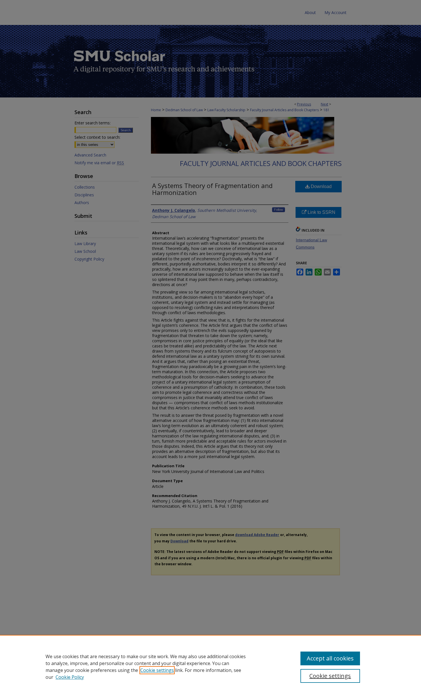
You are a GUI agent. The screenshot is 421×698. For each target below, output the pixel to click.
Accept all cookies (330, 658)
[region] (210, 666)
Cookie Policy (70, 677)
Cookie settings (157, 670)
